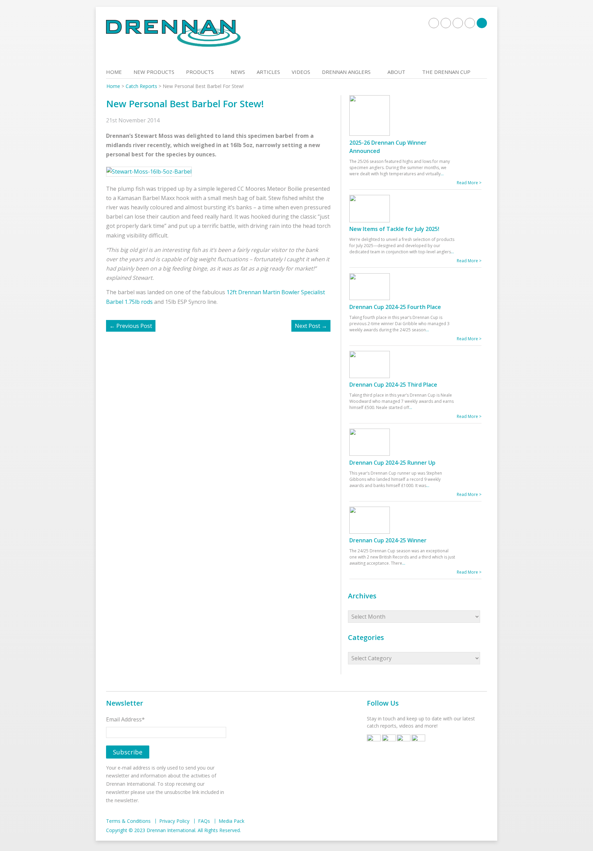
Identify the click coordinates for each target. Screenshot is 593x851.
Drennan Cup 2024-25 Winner (388, 540)
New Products (153, 71)
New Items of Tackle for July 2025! (394, 229)
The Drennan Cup (446, 71)
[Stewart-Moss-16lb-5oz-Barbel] (152, 171)
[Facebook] (434, 23)
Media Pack (231, 821)
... (442, 174)
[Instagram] (470, 23)
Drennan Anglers (346, 71)
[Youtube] (458, 23)
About (396, 71)
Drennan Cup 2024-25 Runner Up (392, 462)
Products (200, 71)
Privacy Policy (174, 821)
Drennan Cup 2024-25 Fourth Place (395, 307)
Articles (268, 71)
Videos (301, 71)
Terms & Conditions (128, 821)
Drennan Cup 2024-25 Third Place (393, 384)
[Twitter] (446, 23)
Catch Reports (141, 86)
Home (114, 71)
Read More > (469, 183)
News (238, 71)
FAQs (204, 821)
